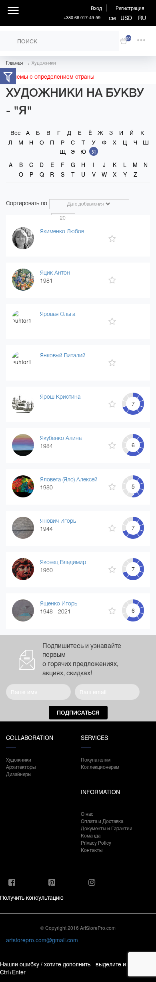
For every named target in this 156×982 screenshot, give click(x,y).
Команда (90, 835)
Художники (44, 63)
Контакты (91, 849)
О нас (87, 813)
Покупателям (95, 759)
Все (15, 132)
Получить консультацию (32, 897)
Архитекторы (21, 766)
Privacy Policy (96, 842)
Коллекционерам (100, 766)
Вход (96, 7)
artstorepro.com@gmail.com (42, 940)
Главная (14, 63)
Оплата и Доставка (102, 820)
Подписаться (78, 712)
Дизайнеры (18, 773)
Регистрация (130, 7)
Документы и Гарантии (106, 828)
